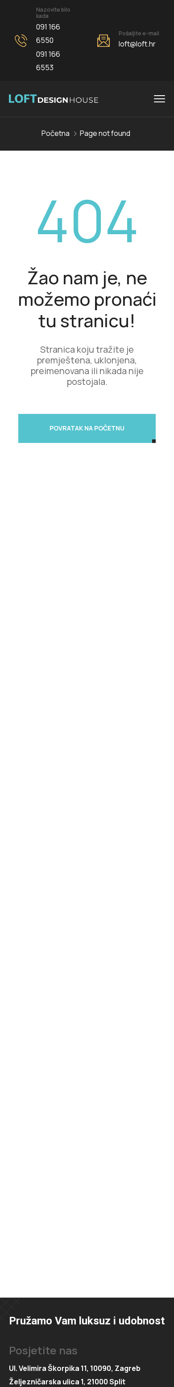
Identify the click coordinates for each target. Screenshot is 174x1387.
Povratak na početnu (87, 428)
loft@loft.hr (137, 44)
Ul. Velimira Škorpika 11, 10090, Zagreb (75, 1368)
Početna (55, 133)
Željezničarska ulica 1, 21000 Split (67, 1382)
